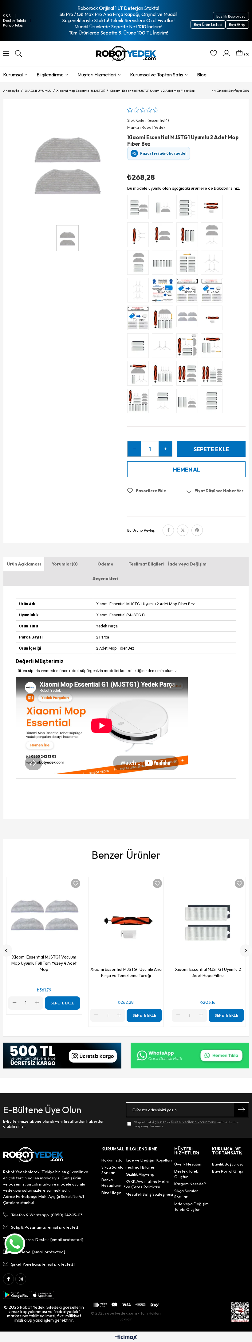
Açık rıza (159, 1122)
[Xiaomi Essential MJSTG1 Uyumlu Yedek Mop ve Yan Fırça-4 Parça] (213, 236)
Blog (202, 74)
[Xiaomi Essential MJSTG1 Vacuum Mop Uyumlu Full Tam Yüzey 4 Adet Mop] (188, 319)
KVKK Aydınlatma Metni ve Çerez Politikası (147, 1184)
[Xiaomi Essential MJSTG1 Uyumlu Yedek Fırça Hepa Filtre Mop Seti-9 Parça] (188, 347)
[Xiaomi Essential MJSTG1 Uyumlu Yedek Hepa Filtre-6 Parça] (164, 264)
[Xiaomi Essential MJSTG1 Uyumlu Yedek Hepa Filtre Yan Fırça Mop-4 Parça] (164, 208)
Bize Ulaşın (111, 1192)
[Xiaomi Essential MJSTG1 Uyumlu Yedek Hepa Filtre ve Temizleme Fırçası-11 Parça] (188, 264)
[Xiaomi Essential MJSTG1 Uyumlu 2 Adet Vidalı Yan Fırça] (164, 347)
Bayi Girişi (237, 24)
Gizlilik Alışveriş (140, 1174)
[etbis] (240, 1312)
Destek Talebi (14, 20)
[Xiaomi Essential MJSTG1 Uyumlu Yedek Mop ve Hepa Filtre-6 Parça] (139, 208)
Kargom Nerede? (190, 1183)
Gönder (241, 1110)
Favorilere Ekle (75, 883)
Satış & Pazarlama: (45, 1227)
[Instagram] (20, 1279)
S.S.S (6, 16)
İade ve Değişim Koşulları (149, 1160)
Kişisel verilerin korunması (193, 1122)
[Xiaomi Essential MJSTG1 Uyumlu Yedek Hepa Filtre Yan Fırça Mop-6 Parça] (188, 402)
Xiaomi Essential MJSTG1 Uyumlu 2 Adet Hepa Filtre (208, 972)
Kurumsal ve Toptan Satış (156, 74)
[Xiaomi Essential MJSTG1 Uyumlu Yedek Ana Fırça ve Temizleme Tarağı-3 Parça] (213, 208)
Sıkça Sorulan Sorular (113, 1170)
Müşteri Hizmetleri (96, 74)
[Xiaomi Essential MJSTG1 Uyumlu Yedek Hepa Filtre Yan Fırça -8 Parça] (188, 208)
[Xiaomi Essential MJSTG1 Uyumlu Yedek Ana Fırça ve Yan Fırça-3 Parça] (139, 236)
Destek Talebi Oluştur (186, 1174)
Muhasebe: (38, 1251)
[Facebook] (8, 1279)
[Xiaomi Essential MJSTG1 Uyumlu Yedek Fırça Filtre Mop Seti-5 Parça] (139, 375)
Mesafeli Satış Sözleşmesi (149, 1194)
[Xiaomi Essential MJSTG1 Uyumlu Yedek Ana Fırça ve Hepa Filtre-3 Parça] (188, 236)
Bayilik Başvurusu (231, 16)
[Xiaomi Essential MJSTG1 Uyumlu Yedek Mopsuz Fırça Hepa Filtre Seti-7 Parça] (213, 347)
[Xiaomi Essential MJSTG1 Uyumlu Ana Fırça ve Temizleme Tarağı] (213, 319)
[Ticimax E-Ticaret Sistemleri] (126, 1338)
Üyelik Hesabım (188, 1164)
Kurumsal (13, 74)
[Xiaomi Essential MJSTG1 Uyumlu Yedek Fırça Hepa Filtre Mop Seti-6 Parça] (188, 375)
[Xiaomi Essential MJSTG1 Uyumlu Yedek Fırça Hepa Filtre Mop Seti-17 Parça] (139, 402)
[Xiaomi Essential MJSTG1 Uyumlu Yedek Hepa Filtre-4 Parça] (213, 402)
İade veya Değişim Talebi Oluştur (191, 1206)
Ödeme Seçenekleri (105, 571)
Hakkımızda (112, 1160)
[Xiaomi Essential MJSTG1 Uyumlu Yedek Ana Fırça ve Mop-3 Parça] (164, 236)
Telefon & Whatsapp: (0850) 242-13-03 (47, 1214)
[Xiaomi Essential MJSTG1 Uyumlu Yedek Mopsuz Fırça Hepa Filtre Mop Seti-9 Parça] (164, 375)
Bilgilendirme (50, 74)
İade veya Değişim (187, 564)
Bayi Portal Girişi (227, 1171)
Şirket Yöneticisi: (43, 1264)
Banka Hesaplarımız (113, 1182)
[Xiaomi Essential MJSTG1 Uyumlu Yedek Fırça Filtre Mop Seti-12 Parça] (164, 319)
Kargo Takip (13, 25)
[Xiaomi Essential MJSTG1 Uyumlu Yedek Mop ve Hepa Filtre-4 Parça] (139, 264)
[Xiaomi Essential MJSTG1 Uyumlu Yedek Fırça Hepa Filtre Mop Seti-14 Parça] (213, 375)
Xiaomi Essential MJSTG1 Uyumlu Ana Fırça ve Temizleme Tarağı (126, 972)
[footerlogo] (33, 1154)
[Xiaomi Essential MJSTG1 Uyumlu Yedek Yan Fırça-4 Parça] (213, 264)
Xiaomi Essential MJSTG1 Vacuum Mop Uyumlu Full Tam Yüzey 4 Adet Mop (44, 963)
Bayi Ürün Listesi (208, 24)
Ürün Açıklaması (24, 564)
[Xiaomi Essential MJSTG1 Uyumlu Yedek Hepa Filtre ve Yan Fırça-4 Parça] (164, 402)
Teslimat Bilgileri (146, 564)
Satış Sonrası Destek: (47, 1239)
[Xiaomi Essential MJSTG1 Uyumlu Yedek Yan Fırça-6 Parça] (139, 292)
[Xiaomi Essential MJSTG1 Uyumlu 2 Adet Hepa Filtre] (139, 347)
